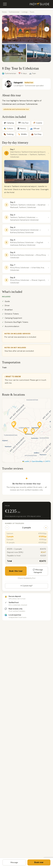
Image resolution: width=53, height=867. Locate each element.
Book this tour (16, 571)
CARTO (47, 461)
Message (14, 862)
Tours (32, 12)
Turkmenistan (14, 12)
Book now (38, 862)
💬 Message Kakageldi (38, 570)
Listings (25, 12)
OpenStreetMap (37, 461)
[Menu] (5, 4)
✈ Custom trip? (26, 586)
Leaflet (26, 461)
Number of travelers (14, 523)
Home (4, 12)
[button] (39, 425)
